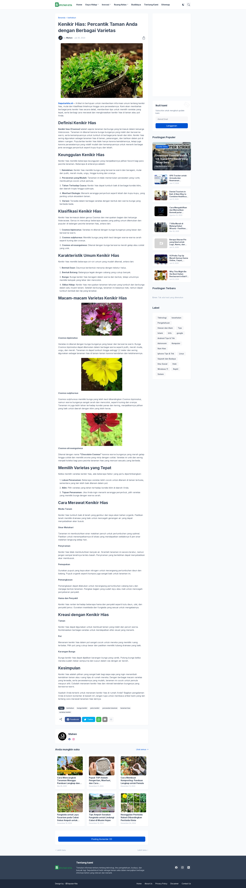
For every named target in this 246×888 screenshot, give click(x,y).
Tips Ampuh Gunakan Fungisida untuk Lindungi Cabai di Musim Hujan (101, 817)
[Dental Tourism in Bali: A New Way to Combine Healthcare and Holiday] (161, 195)
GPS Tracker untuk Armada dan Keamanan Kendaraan (178, 178)
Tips (180, 328)
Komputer (176, 343)
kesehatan (176, 318)
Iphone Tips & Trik (166, 354)
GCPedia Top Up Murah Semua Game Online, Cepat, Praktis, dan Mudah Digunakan (178, 258)
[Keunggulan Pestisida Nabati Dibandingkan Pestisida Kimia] (133, 802)
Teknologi (162, 318)
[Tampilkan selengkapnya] (111, 719)
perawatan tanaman (109, 708)
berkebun (72, 18)
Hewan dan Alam (165, 328)
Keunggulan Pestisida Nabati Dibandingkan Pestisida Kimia (132, 817)
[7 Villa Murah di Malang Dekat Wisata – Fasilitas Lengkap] (161, 227)
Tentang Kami (151, 4)
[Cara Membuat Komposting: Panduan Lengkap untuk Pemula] (133, 765)
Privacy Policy (161, 883)
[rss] (188, 867)
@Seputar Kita (71, 883)
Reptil (175, 369)
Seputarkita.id (65, 103)
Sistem (161, 374)
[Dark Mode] (183, 4)
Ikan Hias (162, 348)
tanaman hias (125, 708)
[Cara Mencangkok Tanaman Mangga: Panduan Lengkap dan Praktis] (70, 765)
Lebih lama (142, 850)
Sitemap (165, 4)
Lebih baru (61, 850)
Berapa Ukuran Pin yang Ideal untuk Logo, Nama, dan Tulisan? (177, 242)
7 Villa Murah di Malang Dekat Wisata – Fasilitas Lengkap (177, 226)
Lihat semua (141, 749)
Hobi (174, 364)
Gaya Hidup (91, 4)
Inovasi (105, 4)
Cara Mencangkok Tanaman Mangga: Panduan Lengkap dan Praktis (68, 780)
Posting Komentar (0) (101, 839)
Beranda (61, 18)
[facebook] (69, 739)
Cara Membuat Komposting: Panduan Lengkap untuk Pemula (132, 780)
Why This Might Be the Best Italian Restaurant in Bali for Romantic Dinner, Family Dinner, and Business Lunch (179, 274)
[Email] (104, 719)
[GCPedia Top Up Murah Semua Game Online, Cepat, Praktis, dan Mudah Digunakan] (161, 259)
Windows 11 (163, 369)
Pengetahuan (164, 323)
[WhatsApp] (98, 719)
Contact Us (186, 883)
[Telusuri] (188, 4)
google (180, 333)
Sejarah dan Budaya (167, 359)
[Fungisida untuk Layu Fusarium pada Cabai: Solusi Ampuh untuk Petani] (70, 802)
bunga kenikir (82, 708)
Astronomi (162, 343)
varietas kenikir (65, 712)
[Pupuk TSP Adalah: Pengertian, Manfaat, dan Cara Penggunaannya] (102, 765)
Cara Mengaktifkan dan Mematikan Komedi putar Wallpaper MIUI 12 (178, 210)
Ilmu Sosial (162, 364)
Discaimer (174, 883)
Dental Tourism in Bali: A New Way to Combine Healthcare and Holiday (178, 194)
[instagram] (74, 739)
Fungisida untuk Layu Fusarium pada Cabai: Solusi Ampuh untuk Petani (68, 817)
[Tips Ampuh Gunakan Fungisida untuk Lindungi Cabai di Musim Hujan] (102, 802)
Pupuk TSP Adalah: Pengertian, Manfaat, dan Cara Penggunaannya (100, 780)
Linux (181, 354)
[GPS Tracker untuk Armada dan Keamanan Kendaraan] (161, 179)
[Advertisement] (172, 54)
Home (79, 4)
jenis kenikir (94, 708)
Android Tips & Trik (166, 338)
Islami (160, 333)
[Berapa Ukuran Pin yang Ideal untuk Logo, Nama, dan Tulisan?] (161, 243)
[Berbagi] (143, 38)
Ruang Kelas (120, 4)
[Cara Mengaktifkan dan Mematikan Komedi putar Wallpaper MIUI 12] (161, 211)
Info (170, 333)
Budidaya (136, 4)
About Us (148, 883)
